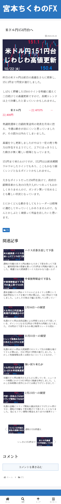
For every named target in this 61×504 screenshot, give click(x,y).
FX (7, 230)
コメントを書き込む (30, 467)
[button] (54, 439)
